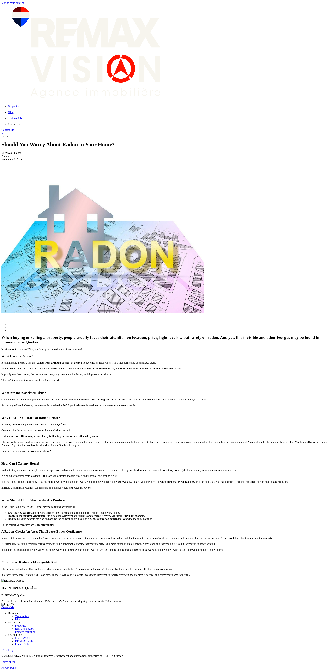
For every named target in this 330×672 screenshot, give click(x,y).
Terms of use (8, 661)
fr (2, 132)
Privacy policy (9, 667)
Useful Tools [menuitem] (15, 124)
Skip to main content (12, 2)
